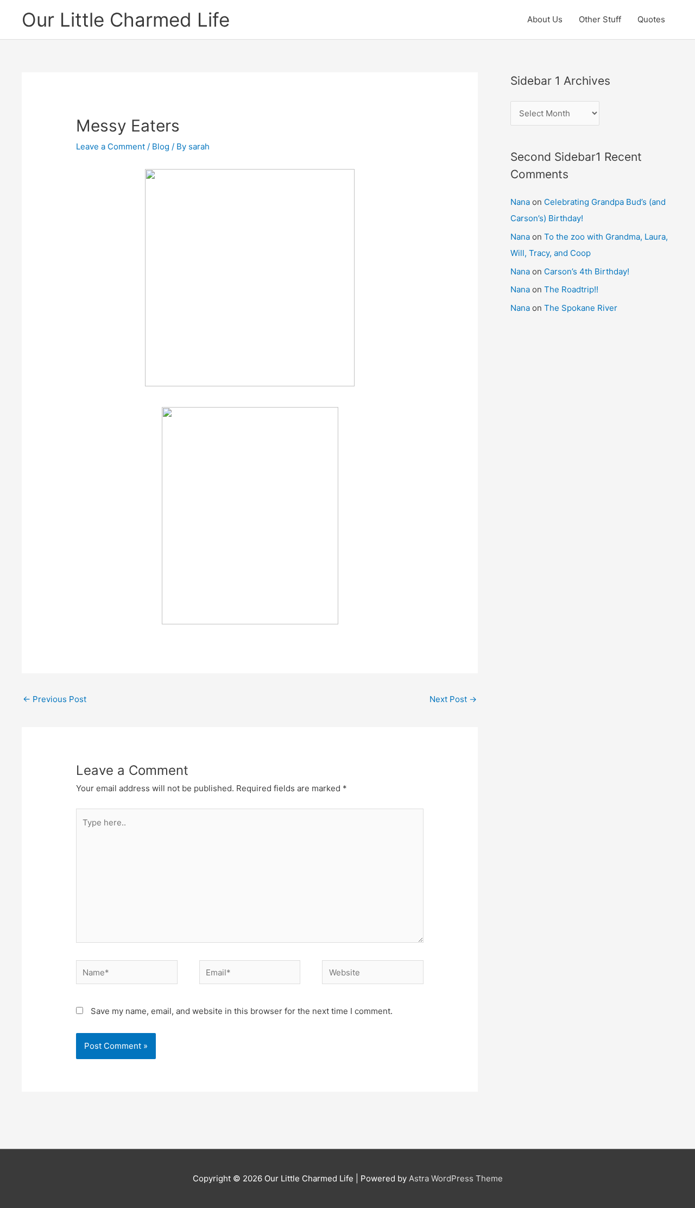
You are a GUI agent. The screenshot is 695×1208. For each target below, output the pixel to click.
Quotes (651, 19)
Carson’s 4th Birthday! (586, 271)
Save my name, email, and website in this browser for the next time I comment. (242, 1011)
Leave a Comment (110, 146)
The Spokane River (580, 308)
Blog (160, 146)
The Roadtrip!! (571, 289)
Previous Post (54, 699)
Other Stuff (600, 19)
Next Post (453, 699)
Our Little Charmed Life (126, 19)
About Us (545, 19)
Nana (520, 202)
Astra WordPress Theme (456, 1178)
